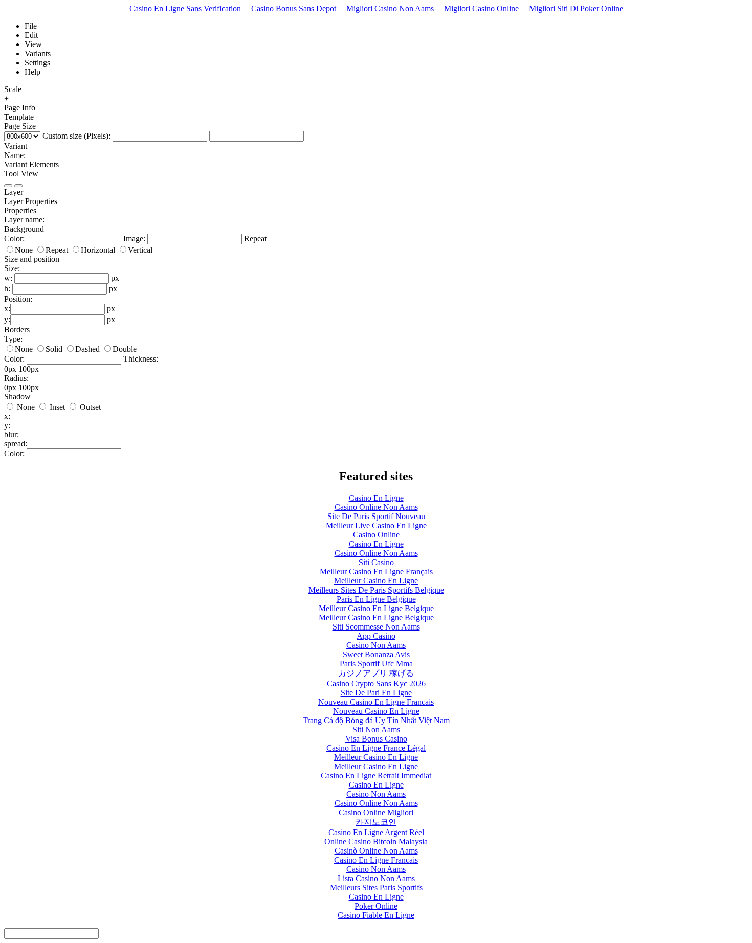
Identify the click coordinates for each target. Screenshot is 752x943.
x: (7, 308)
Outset (89, 406)
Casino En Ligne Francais (376, 860)
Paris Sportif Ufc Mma (376, 663)
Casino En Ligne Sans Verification (185, 8)
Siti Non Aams (376, 729)
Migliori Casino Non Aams (390, 8)
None (24, 249)
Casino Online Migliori (376, 812)
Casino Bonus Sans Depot (293, 8)
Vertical (140, 249)
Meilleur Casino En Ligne (376, 580)
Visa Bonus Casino (376, 738)
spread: (15, 443)
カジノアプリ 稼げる (376, 673)
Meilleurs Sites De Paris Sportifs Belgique (376, 590)
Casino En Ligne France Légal (376, 748)
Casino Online (376, 534)
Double (125, 349)
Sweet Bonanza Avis (376, 654)
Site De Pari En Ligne (376, 692)
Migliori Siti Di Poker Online (576, 8)
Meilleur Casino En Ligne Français (376, 571)
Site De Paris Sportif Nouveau (376, 516)
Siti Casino (376, 562)
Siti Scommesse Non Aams (376, 626)
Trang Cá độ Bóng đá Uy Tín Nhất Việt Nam (376, 720)
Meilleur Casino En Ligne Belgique (376, 608)
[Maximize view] (18, 185)
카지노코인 (376, 822)
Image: (134, 238)
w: (8, 278)
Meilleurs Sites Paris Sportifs (376, 887)
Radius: (16, 378)
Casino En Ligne (376, 497)
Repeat (255, 238)
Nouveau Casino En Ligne (376, 711)
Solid (54, 349)
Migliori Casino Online (481, 8)
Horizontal (98, 249)
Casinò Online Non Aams (376, 850)
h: (7, 288)
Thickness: (140, 358)
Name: (15, 155)
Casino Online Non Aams (376, 507)
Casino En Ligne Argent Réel (376, 832)
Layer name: (24, 219)
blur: (11, 434)
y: (7, 319)
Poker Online (376, 906)
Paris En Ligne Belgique (376, 599)
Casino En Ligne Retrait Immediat (376, 775)
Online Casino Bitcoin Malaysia (376, 841)
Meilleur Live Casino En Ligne (376, 525)
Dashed (87, 349)
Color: (14, 238)
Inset (56, 406)
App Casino (376, 636)
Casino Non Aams (376, 645)
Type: (13, 338)
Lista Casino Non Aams (376, 878)
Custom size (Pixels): (76, 135)
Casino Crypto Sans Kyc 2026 (376, 683)
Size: (12, 268)
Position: (18, 299)
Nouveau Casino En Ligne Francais (376, 702)
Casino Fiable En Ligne (376, 915)
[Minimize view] (8, 185)
